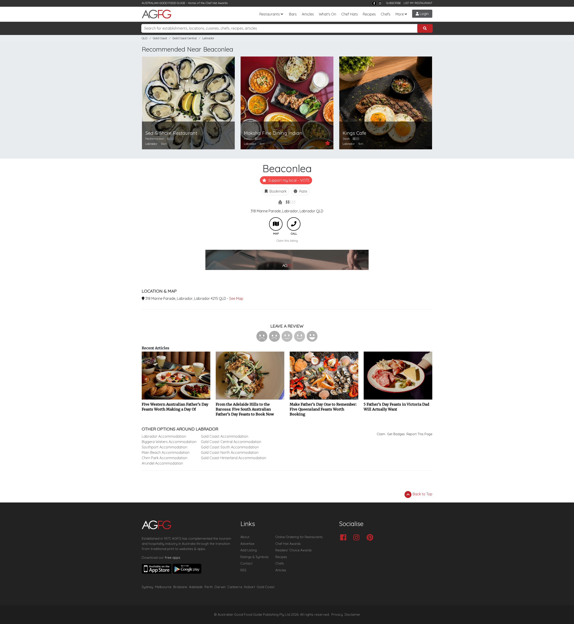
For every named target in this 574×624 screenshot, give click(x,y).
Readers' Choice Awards (293, 550)
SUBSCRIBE (393, 3)
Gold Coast (160, 38)
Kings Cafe (354, 133)
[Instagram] (380, 3)
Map (276, 224)
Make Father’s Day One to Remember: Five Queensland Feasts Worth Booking (323, 409)
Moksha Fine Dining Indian (273, 133)
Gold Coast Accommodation (224, 436)
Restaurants (269, 14)
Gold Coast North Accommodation (230, 452)
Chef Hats (349, 14)
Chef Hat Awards (217, 3)
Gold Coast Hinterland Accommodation (233, 458)
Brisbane (180, 587)
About (244, 537)
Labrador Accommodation (164, 436)
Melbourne (163, 587)
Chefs (385, 14)
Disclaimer (352, 615)
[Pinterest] (370, 537)
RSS (243, 570)
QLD (145, 38)
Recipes (369, 14)
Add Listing (248, 550)
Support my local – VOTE (288, 180)
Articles (308, 14)
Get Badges (396, 434)
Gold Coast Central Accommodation (231, 441)
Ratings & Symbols (254, 557)
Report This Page (419, 434)
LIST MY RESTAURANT (418, 3)
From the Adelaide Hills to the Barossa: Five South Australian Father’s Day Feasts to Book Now (245, 409)
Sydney (147, 587)
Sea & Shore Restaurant (171, 133)
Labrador (208, 38)
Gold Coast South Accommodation (230, 447)
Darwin (220, 587)
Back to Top (422, 494)
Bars (293, 14)
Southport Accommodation (164, 447)
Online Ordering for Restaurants (299, 537)
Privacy (337, 615)
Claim (381, 434)
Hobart (249, 587)
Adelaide (196, 587)
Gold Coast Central (184, 38)
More (400, 14)
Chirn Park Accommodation (164, 458)
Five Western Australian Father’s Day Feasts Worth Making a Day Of (175, 406)
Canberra (234, 587)
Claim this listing (287, 240)
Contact (246, 563)
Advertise (247, 544)
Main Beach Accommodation (165, 452)
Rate (302, 191)
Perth (208, 587)
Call (293, 224)
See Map (236, 298)
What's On (327, 14)
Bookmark (278, 191)
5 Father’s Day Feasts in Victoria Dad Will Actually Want (396, 406)
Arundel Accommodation (162, 463)
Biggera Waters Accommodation (169, 441)
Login (424, 13)
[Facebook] (374, 3)
